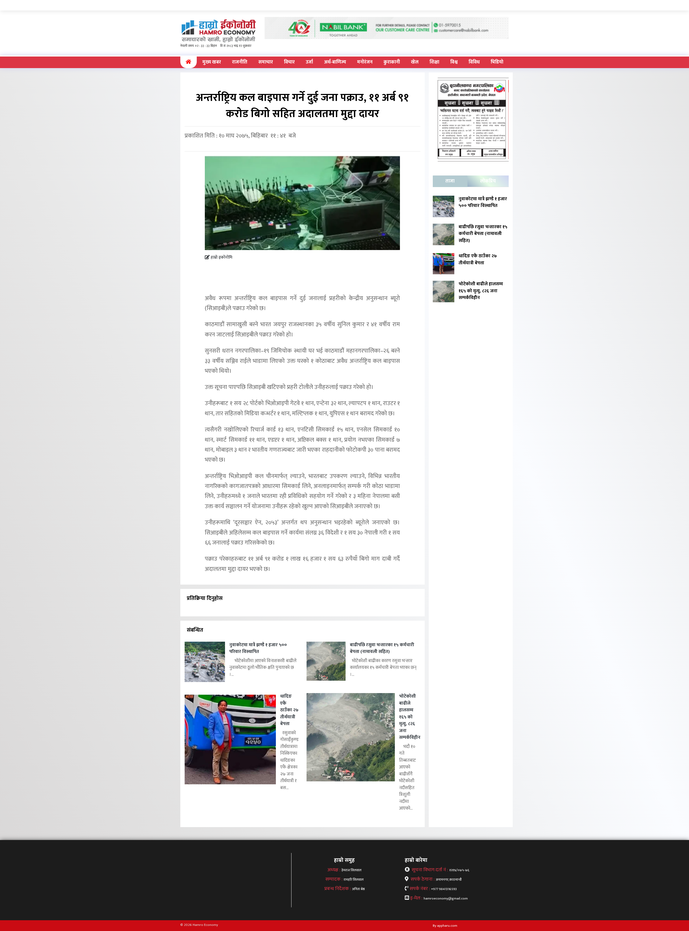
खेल (415, 62)
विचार (289, 62)
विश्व (454, 62)
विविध (474, 62)
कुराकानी (392, 62)
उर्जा (309, 62)
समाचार (265, 62)
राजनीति (239, 62)
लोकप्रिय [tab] (488, 181)
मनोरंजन (364, 62)
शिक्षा (434, 62)
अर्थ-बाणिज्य (335, 62)
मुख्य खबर (211, 62)
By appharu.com (445, 926)
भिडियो (497, 62)
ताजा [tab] (450, 181)
